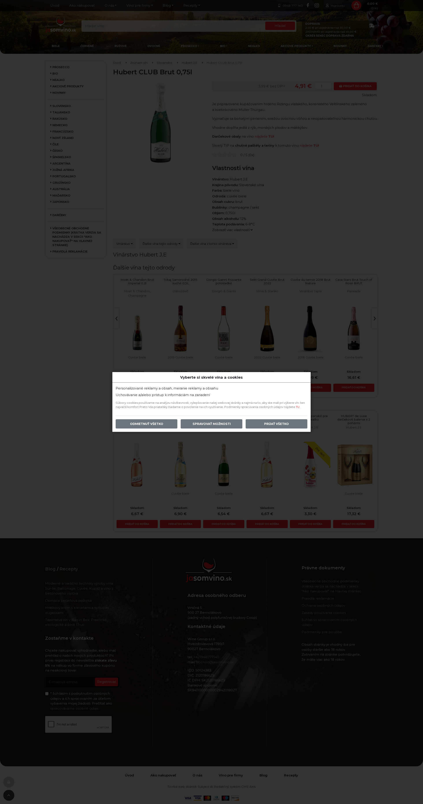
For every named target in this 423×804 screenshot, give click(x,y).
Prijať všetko (276, 424)
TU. (298, 407)
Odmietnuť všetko (146, 424)
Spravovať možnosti (212, 424)
